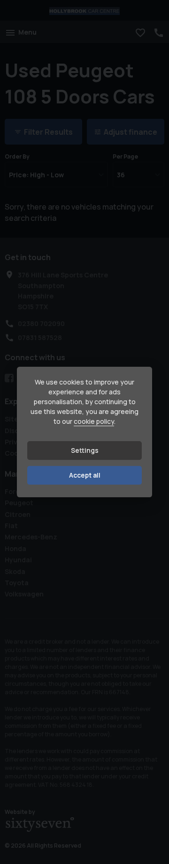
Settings (85, 450)
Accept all (84, 475)
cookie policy (94, 421)
